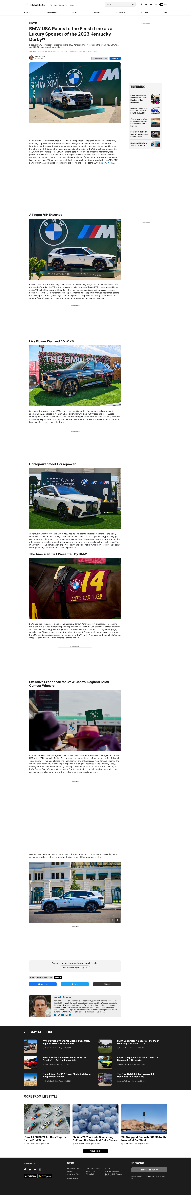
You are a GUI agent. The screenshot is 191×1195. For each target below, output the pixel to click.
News (75, 13)
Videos (97, 13)
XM (30, 152)
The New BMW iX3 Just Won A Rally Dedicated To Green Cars (136, 1075)
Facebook (44, 984)
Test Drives (52, 13)
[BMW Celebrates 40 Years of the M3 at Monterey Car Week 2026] (105, 1041)
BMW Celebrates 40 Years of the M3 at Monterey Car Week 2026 (138, 1042)
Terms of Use (90, 1171)
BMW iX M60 (108, 163)
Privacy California (72, 1179)
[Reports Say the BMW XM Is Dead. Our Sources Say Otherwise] (105, 1057)
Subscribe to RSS (73, 1174)
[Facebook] (141, 4)
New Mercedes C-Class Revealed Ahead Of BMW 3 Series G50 (139, 110)
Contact (61, 5)
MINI (165, 13)
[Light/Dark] (161, 4)
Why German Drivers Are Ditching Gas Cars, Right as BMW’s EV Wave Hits (66, 1042)
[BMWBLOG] (42, 1164)
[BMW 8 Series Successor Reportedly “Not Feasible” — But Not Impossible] (30, 1057)
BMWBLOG (32, 51)
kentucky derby (42, 977)
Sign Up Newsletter (112, 1171)
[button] (117, 920)
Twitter (76, 984)
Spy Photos (120, 13)
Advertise (53, 5)
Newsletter (70, 5)
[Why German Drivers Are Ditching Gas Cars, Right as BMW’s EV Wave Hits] (30, 1041)
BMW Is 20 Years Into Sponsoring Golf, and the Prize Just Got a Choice (95, 1139)
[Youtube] (151, 4)
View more (94, 1151)
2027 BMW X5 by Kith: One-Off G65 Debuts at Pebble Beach (139, 134)
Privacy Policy (90, 1174)
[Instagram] (156, 4)
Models (27, 13)
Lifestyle (33, 23)
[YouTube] (62, 1015)
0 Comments (115, 58)
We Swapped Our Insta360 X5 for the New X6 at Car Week (144, 1139)
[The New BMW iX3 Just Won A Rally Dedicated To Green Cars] (105, 1074)
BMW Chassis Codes (93, 1168)
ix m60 (32, 977)
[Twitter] (146, 4)
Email (108, 984)
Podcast (144, 13)
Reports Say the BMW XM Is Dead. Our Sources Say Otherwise (138, 1058)
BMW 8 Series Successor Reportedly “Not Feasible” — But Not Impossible (64, 1058)
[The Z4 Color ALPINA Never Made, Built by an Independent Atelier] (30, 1074)
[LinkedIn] (70, 1015)
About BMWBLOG (73, 1168)
